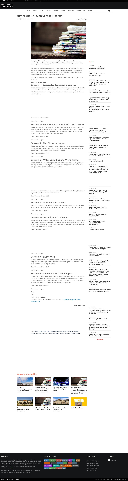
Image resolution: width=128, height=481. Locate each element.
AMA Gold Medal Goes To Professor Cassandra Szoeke (99, 208)
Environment (56, 465)
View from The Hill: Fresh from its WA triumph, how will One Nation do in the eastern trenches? (31, 0)
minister (74, 463)
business (46, 468)
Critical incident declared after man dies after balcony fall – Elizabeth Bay (99, 282)
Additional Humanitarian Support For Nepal (97, 74)
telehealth (67, 333)
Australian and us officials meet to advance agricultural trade (100, 290)
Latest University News (91, 468)
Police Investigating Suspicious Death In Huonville (99, 335)
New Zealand (75, 465)
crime (64, 468)
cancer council (46, 331)
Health (79, 10)
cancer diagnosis (64, 331)
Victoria (78, 460)
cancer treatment (73, 331)
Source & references (79, 305)
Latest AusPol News (91, 470)
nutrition (53, 333)
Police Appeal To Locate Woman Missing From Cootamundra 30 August (97, 130)
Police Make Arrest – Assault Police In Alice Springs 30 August (98, 147)
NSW (74, 460)
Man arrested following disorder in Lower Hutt (97, 67)
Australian (58, 460)
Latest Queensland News (92, 463)
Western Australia (75, 333)
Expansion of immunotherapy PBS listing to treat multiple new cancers (99, 99)
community (65, 460)
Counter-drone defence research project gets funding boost (99, 200)
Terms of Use (109, 479)
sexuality (62, 333)
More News (100, 339)
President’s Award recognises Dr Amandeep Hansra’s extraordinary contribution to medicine (99, 109)
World (90, 10)
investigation (52, 468)
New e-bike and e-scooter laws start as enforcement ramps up (71, 0)
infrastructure (68, 465)
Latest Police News (91, 467)
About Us (97, 479)
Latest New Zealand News (92, 465)
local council (47, 463)
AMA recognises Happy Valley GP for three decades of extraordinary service (99, 262)
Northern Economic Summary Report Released (99, 255)
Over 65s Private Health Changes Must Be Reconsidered (97, 222)
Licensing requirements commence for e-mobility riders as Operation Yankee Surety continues (100, 311)
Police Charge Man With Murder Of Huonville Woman (100, 155)
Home (28, 10)
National (35, 10)
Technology (70, 10)
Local (41, 10)
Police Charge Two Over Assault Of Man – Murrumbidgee (100, 248)
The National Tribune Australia (12, 479)
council (40, 333)
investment (59, 468)
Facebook (113, 460)
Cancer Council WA (55, 331)
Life (84, 10)
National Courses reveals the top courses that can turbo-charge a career (99, 138)
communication (35, 333)
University (60, 463)
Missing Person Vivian (96, 229)
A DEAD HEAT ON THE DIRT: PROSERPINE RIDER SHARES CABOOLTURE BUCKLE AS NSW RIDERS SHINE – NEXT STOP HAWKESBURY (99, 273)
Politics (49, 10)
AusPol (69, 463)
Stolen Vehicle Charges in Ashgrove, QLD (97, 215)
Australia (36, 331)
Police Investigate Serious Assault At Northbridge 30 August (98, 192)
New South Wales (48, 465)
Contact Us (103, 479)
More (12, 468)
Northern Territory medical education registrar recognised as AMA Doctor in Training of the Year (99, 326)
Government (52, 460)
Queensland (53, 463)
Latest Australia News (91, 460)
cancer (40, 331)
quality (57, 333)
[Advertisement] (100, 5)
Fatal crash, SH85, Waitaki (98, 319)
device (44, 333)
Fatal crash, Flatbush (96, 161)
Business (56, 10)
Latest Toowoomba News (92, 461)
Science (63, 10)
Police (70, 460)
